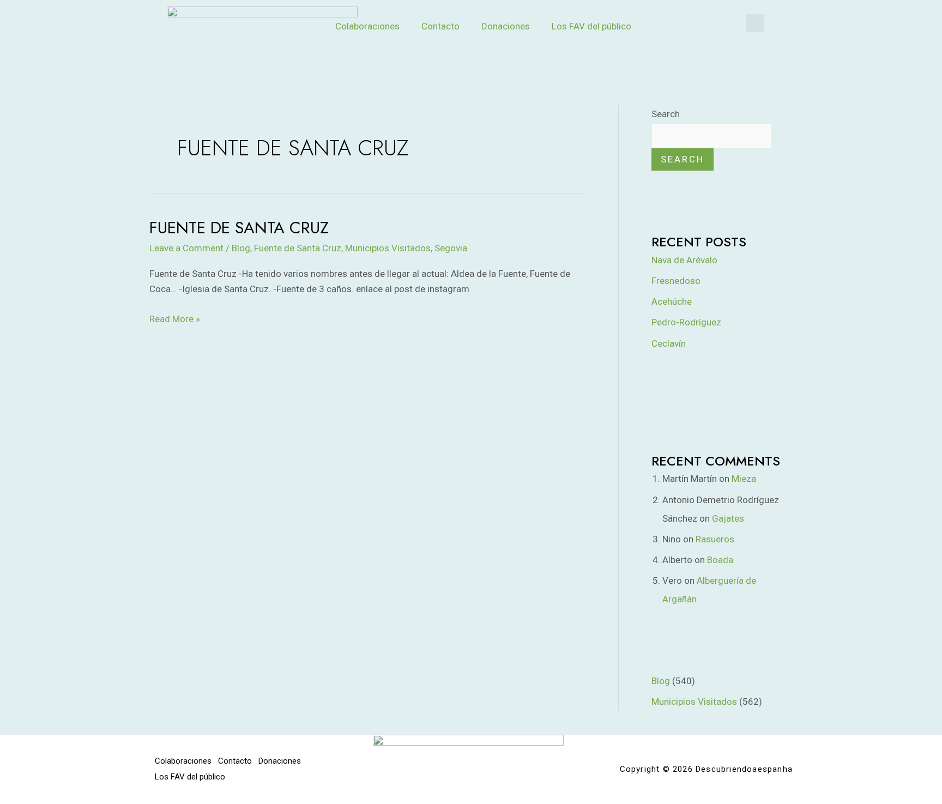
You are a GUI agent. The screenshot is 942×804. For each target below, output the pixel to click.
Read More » (174, 317)
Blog (241, 248)
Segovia (450, 248)
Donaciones (505, 26)
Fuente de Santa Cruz (239, 227)
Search (665, 113)
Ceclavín (668, 343)
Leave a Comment (186, 248)
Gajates (728, 518)
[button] (755, 23)
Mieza (744, 478)
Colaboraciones (367, 26)
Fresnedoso (676, 280)
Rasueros (715, 539)
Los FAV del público (591, 26)
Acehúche (671, 301)
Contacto (440, 26)
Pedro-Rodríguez (686, 322)
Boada (720, 559)
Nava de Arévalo (684, 260)
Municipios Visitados (388, 248)
